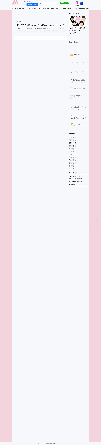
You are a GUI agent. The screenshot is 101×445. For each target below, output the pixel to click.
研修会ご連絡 (80, 178)
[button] (22, 8)
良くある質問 (72, 181)
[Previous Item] (72, 21)
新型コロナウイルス (80, 176)
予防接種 (71, 176)
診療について (80, 181)
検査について (72, 178)
